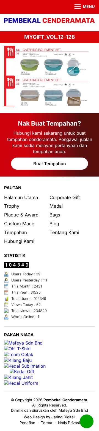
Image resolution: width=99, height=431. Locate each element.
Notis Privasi (69, 423)
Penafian (27, 423)
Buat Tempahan (49, 163)
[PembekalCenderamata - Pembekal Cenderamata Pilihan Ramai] (49, 21)
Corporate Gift (65, 197)
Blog (54, 223)
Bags (55, 215)
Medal (56, 206)
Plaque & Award (21, 215)
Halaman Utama (21, 197)
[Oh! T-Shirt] (17, 349)
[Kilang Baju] (18, 360)
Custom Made (19, 223)
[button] (81, 6)
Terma (46, 423)
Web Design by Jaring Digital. (50, 417)
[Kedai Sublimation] (25, 366)
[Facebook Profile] (7, 7)
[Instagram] (15, 7)
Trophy (11, 206)
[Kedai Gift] (22, 372)
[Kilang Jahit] (18, 377)
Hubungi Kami (19, 241)
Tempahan (15, 232)
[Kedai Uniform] (21, 383)
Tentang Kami (64, 232)
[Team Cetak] (18, 354)
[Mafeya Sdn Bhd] (23, 343)
